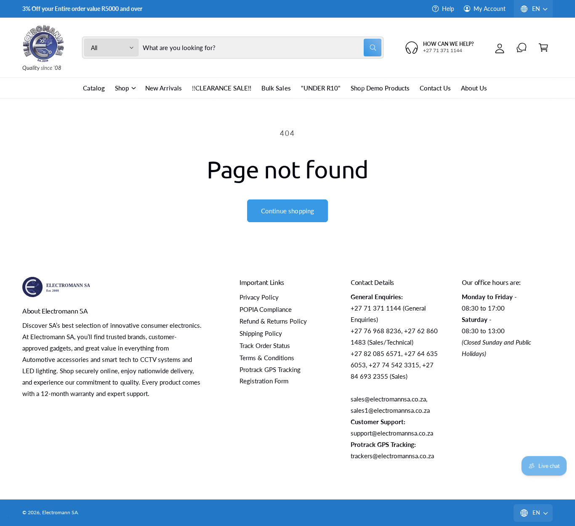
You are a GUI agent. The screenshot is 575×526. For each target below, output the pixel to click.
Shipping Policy (261, 333)
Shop (122, 88)
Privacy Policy (259, 297)
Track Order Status (265, 345)
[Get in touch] (521, 47)
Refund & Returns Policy (273, 321)
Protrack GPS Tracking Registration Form (270, 375)
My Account (490, 8)
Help (448, 8)
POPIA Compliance (266, 309)
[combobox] (262, 47)
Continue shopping (287, 211)
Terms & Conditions (267, 357)
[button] (543, 47)
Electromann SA (60, 512)
